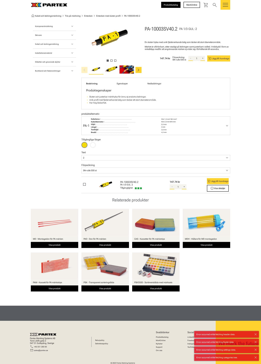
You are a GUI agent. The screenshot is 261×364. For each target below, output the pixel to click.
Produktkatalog (162, 337)
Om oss (159, 350)
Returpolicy (99, 340)
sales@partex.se (41, 350)
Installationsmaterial (43, 53)
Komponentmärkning (44, 26)
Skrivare (38, 35)
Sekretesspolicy (101, 344)
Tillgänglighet (126, 188)
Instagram (191, 344)
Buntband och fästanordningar (47, 71)
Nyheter (159, 344)
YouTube (190, 347)
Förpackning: (178, 57)
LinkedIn (191, 337)
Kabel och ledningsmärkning (47, 44)
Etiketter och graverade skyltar (47, 62)
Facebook (191, 340)
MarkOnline (161, 340)
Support (159, 347)
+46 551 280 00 (40, 347)
